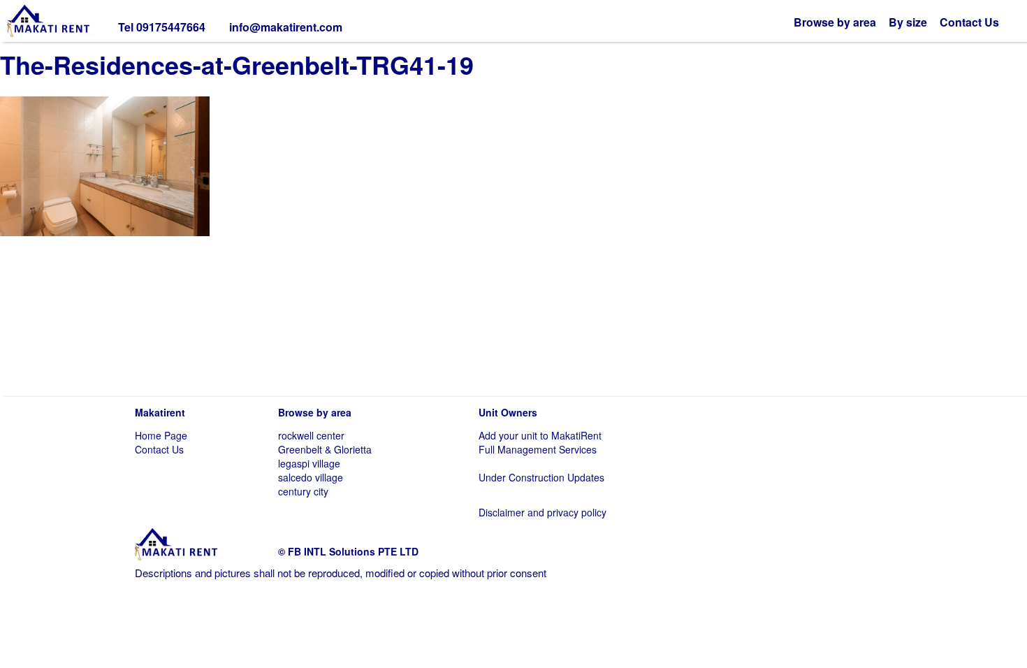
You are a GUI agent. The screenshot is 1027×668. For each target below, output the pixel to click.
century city (303, 491)
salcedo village (310, 477)
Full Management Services (538, 449)
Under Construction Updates (541, 477)
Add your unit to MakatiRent (540, 435)
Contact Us (969, 22)
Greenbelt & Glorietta (325, 449)
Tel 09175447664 (161, 27)
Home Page (161, 435)
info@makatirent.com (285, 27)
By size (908, 22)
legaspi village (309, 463)
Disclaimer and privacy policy (542, 512)
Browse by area (835, 22)
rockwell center (311, 435)
